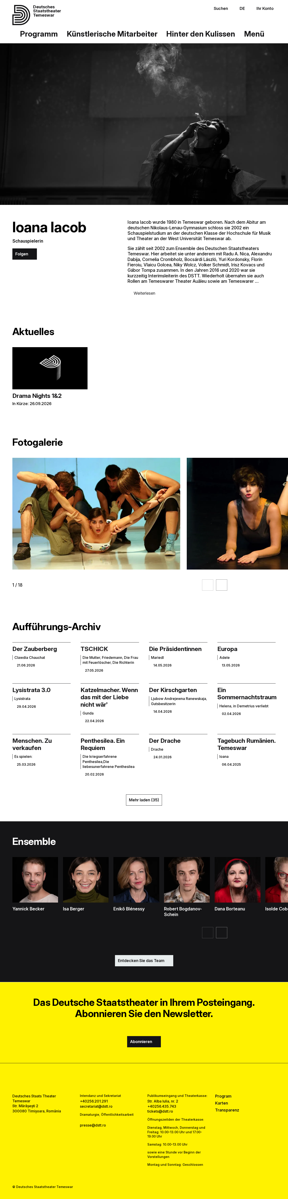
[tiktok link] (157, 1078)
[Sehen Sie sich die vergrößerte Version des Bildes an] (96, 514)
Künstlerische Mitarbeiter (112, 33)
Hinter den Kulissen (200, 33)
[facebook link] (131, 1078)
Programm (39, 33)
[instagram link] (144, 1078)
